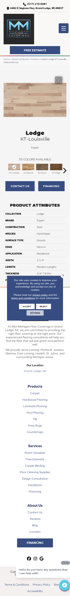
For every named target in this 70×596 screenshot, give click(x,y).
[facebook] (29, 559)
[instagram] (35, 559)
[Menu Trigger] (64, 28)
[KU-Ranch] (42, 167)
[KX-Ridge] (56, 167)
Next (64, 169)
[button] (35, 50)
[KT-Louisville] (14, 167)
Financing (51, 186)
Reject (43, 306)
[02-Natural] (28, 167)
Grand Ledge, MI (35, 371)
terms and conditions (23, 297)
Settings (35, 313)
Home (7, 59)
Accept (27, 306)
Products (35, 59)
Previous (5, 169)
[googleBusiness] (41, 559)
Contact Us (20, 186)
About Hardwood (20, 59)
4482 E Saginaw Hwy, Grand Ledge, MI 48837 (36, 8)
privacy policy (40, 294)
